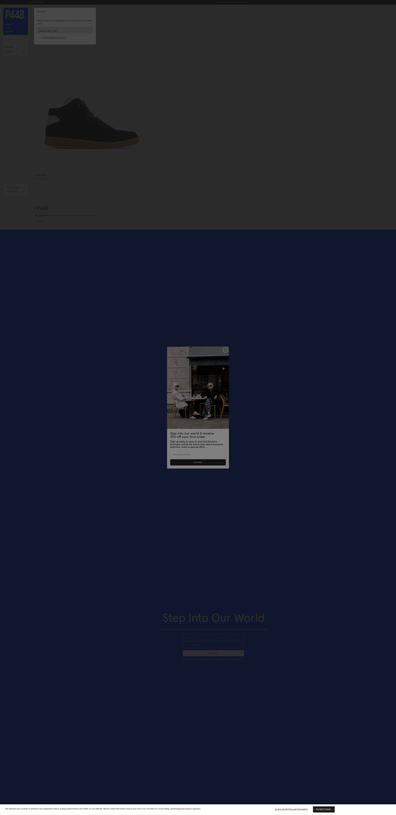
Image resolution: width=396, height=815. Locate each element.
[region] (198, 809)
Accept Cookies (323, 809)
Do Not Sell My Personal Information (291, 809)
